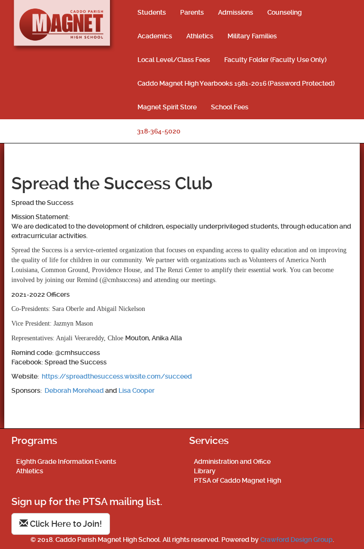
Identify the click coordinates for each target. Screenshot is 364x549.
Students (151, 12)
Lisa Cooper (136, 390)
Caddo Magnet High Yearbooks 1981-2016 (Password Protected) (236, 83)
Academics (154, 36)
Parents (192, 12)
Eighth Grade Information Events (66, 461)
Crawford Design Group (296, 539)
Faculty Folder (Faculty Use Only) (275, 59)
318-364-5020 (159, 131)
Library (205, 471)
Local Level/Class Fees (173, 59)
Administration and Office (232, 461)
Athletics (199, 36)
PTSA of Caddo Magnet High (237, 480)
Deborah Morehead (74, 390)
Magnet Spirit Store (167, 107)
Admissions (235, 12)
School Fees (229, 107)
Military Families (252, 36)
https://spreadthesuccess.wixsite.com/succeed (117, 376)
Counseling (284, 12)
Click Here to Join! (65, 524)
